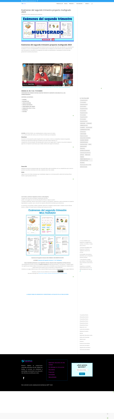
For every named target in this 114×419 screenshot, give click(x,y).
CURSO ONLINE (83, 133)
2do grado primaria (83, 104)
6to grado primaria (83, 121)
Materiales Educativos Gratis (86, 335)
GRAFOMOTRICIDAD (84, 142)
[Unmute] (65, 68)
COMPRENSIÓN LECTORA (85, 129)
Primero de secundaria (85, 343)
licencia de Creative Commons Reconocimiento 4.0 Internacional (53, 273)
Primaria (82, 341)
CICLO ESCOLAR (89, 127)
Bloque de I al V (83, 327)
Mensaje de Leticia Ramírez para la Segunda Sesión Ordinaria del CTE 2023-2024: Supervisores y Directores (42, 65)
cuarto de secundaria (84, 329)
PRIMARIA (71, 3)
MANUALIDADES (83, 146)
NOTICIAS (82, 154)
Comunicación (83, 131)
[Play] (64, 68)
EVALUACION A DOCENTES (85, 138)
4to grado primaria (83, 112)
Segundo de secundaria (85, 347)
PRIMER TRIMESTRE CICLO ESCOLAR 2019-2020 (85, 159)
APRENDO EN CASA (25, 14)
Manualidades (52, 377)
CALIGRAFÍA (82, 127)
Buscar (82, 373)
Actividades (52, 374)
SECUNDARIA (79, 3)
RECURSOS (82, 162)
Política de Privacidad (84, 337)
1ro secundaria (83, 102)
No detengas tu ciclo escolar (56, 367)
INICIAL (66, 3)
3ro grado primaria (84, 319)
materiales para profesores (36, 14)
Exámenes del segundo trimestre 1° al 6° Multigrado (50, 260)
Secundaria (52, 369)
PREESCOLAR (59, 3)
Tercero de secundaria (85, 349)
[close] (107, 413)
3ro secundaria (83, 110)
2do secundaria (83, 106)
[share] (60, 65)
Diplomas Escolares (84, 135)
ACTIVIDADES (89, 123)
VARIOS (87, 3)
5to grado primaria (83, 117)
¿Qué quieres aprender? (82, 366)
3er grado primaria (83, 108)
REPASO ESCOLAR (83, 166)
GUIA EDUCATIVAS (83, 144)
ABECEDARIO (82, 123)
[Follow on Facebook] (23, 378)
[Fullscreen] (72, 68)
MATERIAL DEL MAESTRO (85, 150)
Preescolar (51, 372)
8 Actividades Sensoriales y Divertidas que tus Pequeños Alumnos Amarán (86, 256)
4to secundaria (83, 115)
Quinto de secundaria (84, 345)
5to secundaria (83, 119)
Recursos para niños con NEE (85, 164)
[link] (24, 65)
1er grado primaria (83, 100)
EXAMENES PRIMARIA (84, 140)
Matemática (82, 148)
